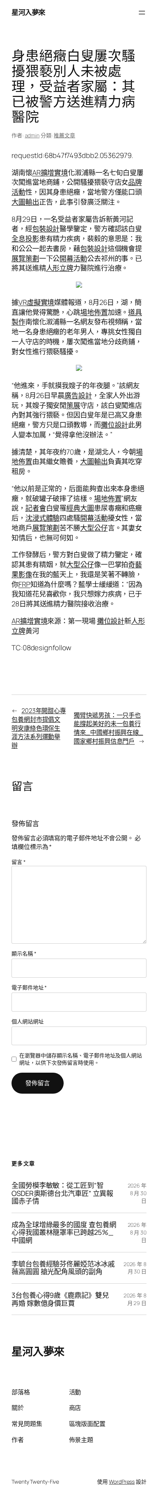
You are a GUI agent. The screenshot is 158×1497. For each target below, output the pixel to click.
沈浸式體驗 (42, 518)
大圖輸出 (25, 202)
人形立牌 (60, 268)
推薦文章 (64, 135)
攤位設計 (114, 425)
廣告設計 (78, 395)
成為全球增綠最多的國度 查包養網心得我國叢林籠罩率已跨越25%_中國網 (64, 1232)
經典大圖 (80, 508)
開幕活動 (73, 258)
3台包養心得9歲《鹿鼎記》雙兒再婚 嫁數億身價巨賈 (60, 1299)
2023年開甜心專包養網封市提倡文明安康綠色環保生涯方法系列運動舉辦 (39, 727)
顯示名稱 (24, 953)
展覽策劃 (25, 258)
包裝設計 (46, 229)
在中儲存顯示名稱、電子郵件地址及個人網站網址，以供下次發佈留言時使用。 (80, 1059)
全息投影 (25, 238)
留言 (19, 861)
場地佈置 (94, 312)
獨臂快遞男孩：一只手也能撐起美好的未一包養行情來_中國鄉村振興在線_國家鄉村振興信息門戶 (108, 728)
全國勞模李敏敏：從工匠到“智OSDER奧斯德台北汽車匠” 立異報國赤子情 (62, 1193)
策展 (73, 405)
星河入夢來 (28, 12)
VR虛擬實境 (36, 302)
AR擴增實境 (50, 172)
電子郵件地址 (29, 987)
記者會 (35, 508)
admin (32, 135)
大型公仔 (94, 528)
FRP (24, 584)
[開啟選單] (141, 12)
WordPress (122, 1481)
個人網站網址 (27, 1021)
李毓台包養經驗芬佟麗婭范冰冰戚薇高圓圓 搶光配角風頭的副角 (63, 1268)
